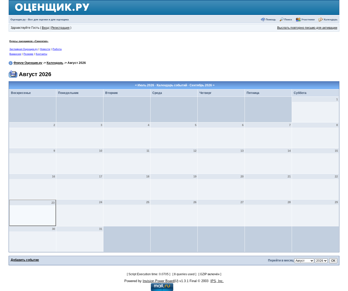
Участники (308, 19)
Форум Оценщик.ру (28, 63)
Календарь (331, 19)
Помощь (271, 19)
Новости (45, 49)
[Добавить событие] (13, 73)
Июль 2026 (146, 85)
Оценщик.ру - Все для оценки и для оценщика (39, 19)
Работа (57, 49)
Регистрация (60, 28)
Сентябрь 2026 (201, 85)
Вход (45, 28)
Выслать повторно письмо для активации (307, 28)
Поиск (288, 19)
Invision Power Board (158, 281)
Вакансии (15, 53)
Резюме (28, 53)
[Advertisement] (175, 47)
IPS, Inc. (217, 281)
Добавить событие (25, 260)
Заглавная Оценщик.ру (23, 49)
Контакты (41, 53)
